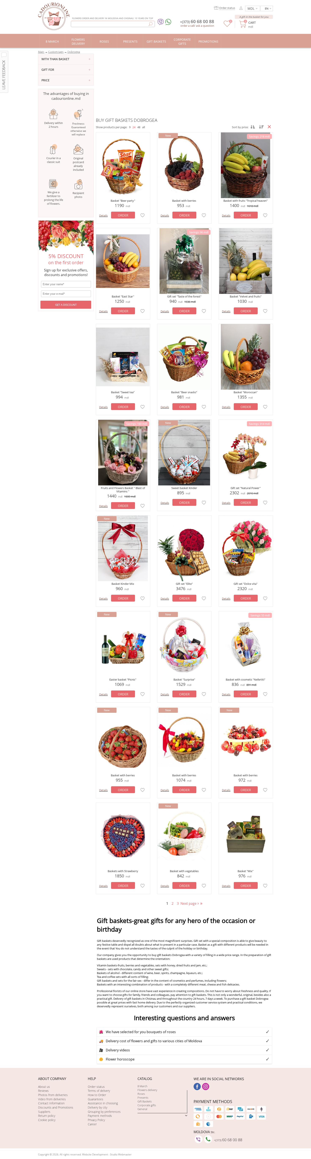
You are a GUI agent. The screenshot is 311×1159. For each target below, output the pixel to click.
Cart (252, 23)
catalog (145, 1078)
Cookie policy (46, 1120)
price (45, 80)
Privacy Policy (96, 1120)
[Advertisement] (184, 85)
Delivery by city (97, 1107)
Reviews (43, 1091)
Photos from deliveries (53, 1095)
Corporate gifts (147, 1105)
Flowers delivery (147, 1090)
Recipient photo (78, 195)
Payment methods (100, 1116)
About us (44, 1087)
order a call (187, 26)
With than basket (55, 59)
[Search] (151, 24)
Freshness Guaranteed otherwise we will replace (78, 129)
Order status (96, 1087)
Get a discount (66, 305)
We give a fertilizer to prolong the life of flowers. (53, 198)
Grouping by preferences (104, 1112)
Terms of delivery (99, 1091)
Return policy (46, 1116)
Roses (141, 1094)
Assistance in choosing (103, 1103)
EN (266, 8)
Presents (143, 1097)
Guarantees (95, 1099)
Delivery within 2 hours (53, 125)
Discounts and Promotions (55, 1107)
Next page (190, 903)
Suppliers (44, 1112)
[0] (227, 26)
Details (103, 215)
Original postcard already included (78, 164)
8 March (142, 1086)
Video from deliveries (52, 1099)
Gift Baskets (145, 1101)
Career (92, 1124)
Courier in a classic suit (53, 160)
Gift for (47, 70)
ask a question (205, 26)
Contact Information (51, 1103)
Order (123, 215)
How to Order (97, 1095)
